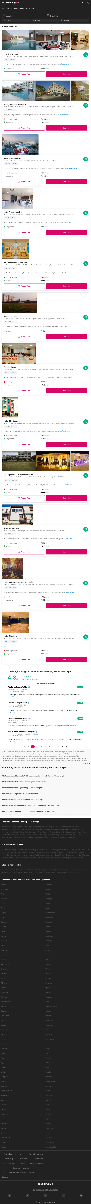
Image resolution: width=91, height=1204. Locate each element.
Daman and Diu (51, 1147)
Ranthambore (6, 1002)
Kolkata (3, 1025)
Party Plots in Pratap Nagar (45, 872)
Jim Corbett (5, 889)
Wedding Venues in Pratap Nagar (13, 870)
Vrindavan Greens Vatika (17, 687)
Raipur (3, 1119)
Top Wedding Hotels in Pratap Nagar (21, 829)
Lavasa (3, 927)
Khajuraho (4, 1006)
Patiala (48, 950)
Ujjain (3, 1142)
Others (48, 974)
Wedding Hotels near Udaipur (73, 858)
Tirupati (3, 917)
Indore (3, 1039)
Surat (3, 1067)
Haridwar (49, 997)
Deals (23, 1163)
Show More (86, 763)
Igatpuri (48, 988)
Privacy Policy (8, 1159)
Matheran (49, 931)
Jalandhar (4, 1123)
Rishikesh (4, 997)
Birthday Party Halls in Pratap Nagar (21, 872)
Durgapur (4, 913)
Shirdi (47, 1002)
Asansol (48, 964)
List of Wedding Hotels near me (41, 855)
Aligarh (48, 908)
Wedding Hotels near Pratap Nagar (63, 837)
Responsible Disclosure (21, 1168)
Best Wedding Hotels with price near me (21, 852)
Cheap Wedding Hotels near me (65, 855)
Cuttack (48, 1138)
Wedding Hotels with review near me (50, 852)
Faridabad (49, 1077)
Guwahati (4, 1095)
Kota (2, 894)
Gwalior (48, 1123)
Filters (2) (67, 20)
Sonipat (3, 1011)
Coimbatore (50, 1128)
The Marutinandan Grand (17, 718)
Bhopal (3, 1081)
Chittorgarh (49, 884)
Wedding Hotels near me (38, 850)
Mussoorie (4, 992)
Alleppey (4, 983)
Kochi (47, 1105)
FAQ (21, 1154)
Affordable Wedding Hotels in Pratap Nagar (17, 827)
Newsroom (23, 1159)
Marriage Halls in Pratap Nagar (38, 870)
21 (58, 746)
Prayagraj (49, 1114)
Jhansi (48, 992)
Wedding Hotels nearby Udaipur (49, 858)
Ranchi (3, 1105)
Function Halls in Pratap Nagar (68, 872)
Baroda (48, 1072)
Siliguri (48, 1133)
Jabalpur (4, 1128)
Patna (3, 1053)
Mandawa (4, 899)
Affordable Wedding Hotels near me (14, 850)
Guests (8, 20)
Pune (47, 1030)
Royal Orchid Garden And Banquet (21, 732)
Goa (47, 1044)
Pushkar (4, 959)
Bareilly (3, 922)
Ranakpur (49, 955)
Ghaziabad (4, 1044)
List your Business (9, 1163)
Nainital (3, 936)
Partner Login (8, 1154)
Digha (3, 903)
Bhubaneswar (50, 1081)
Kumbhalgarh (5, 964)
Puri (47, 1053)
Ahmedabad (50, 1039)
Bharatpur (4, 969)
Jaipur (3, 1034)
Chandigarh (5, 1048)
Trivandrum (5, 974)
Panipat (3, 1147)
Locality (9, 16)
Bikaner (48, 978)
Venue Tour (25, 74)
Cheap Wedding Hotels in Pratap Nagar (33, 835)
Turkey (48, 959)
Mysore (48, 969)
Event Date (54, 16)
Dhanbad (49, 922)
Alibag (3, 945)
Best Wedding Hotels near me (17, 855)
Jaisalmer (49, 889)
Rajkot (48, 1119)
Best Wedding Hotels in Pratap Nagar (63, 832)
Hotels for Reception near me (25, 858)
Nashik (48, 1091)
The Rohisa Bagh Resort (17, 703)
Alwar (3, 908)
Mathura (48, 894)
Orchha (48, 927)
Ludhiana (4, 1072)
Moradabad (5, 1016)
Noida (47, 1067)
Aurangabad (50, 1142)
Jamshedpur (50, 936)
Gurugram (4, 1077)
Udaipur (48, 1058)
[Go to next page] (62, 746)
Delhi (2, 1020)
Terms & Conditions (36, 1154)
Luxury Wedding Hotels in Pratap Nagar (33, 832)
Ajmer (3, 931)
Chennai (4, 1030)
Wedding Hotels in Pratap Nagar (46, 827)
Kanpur (48, 1063)
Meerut (3, 1100)
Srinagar (4, 941)
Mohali (3, 978)
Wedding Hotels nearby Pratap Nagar (36, 837)
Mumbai (48, 1016)
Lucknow (49, 1034)
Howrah (48, 1109)
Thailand (4, 955)
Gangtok (4, 950)
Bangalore (49, 1025)
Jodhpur (48, 1100)
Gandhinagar (5, 1138)
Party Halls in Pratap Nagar (60, 870)
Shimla (3, 1133)
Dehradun (4, 1114)
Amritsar (49, 1086)
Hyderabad (49, 1020)
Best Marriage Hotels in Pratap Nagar (63, 835)
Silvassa (48, 1011)
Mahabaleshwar (51, 1006)
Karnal (3, 1109)
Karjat (48, 945)
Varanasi (4, 1086)
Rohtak (3, 884)
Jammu (48, 903)
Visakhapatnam (6, 1091)
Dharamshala (50, 913)
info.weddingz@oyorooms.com (47, 1190)
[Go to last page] (66, 746)
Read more (65, 64)
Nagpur (48, 1048)
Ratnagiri (49, 941)
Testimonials (38, 1159)
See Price (67, 74)
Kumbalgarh (50, 917)
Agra (2, 1063)
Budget (37, 20)
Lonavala (49, 983)
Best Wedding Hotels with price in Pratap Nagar (52, 829)
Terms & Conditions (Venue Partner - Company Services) (18, 1175)
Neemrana (4, 988)
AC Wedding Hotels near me (59, 850)
